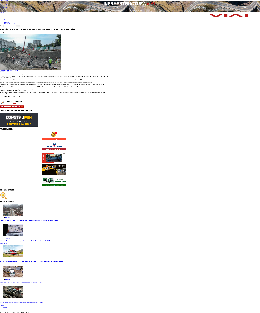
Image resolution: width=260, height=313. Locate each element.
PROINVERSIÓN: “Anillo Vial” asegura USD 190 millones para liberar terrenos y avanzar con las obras (29, 220)
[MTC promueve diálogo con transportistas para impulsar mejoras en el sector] (13, 297)
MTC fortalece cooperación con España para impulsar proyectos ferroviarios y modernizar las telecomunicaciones (31, 261)
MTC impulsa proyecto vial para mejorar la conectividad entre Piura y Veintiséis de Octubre (25, 240)
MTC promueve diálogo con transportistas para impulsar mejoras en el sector (21, 302)
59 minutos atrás (3, 243)
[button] (3, 12)
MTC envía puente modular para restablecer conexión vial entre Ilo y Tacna (21, 282)
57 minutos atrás (3, 222)
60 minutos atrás (3, 264)
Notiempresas (6, 22)
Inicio (4, 19)
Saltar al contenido (4, 0)
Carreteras (7, 217)
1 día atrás (2, 284)
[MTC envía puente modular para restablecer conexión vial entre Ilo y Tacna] (13, 277)
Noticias (4, 21)
